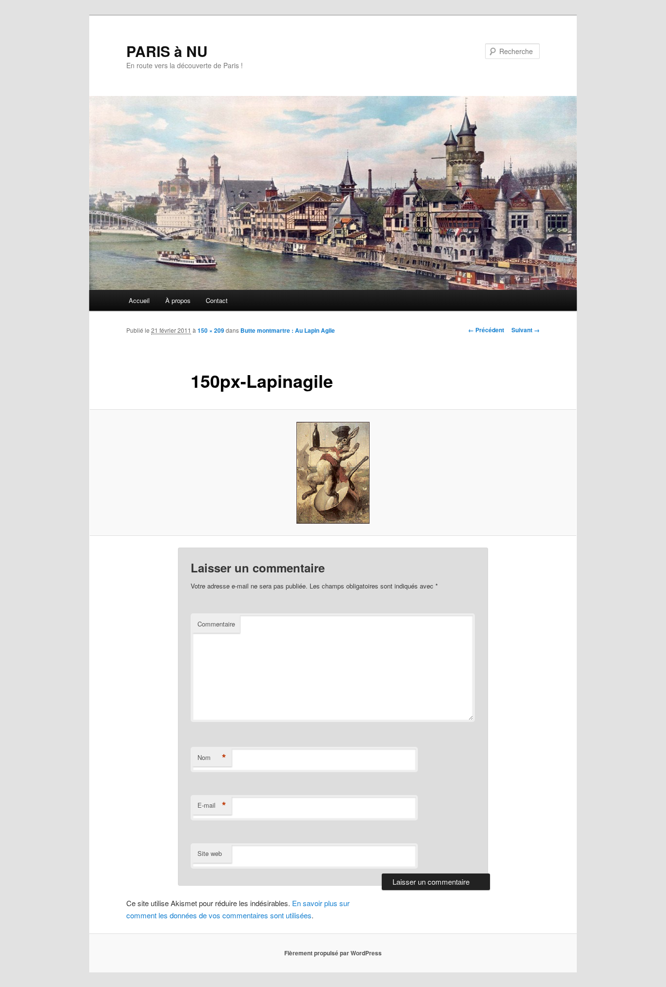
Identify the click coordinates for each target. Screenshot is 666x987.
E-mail (211, 805)
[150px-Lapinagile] (333, 473)
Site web (209, 853)
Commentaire (216, 623)
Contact (217, 300)
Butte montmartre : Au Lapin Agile (287, 330)
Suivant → (525, 329)
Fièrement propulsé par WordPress (333, 953)
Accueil (139, 300)
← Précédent (486, 329)
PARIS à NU (167, 50)
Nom (211, 757)
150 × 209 (210, 330)
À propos (178, 300)
